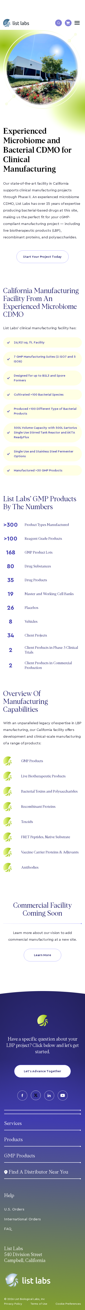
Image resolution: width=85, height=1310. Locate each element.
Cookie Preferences (68, 1303)
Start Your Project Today (42, 256)
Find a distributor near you (38, 1172)
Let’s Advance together (42, 1071)
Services (13, 1123)
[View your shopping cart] (68, 23)
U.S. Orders (14, 1209)
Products (13, 1139)
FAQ (7, 1229)
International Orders (22, 1219)
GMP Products (19, 1155)
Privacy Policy (13, 1303)
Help (9, 1195)
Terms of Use (38, 1303)
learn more (42, 955)
